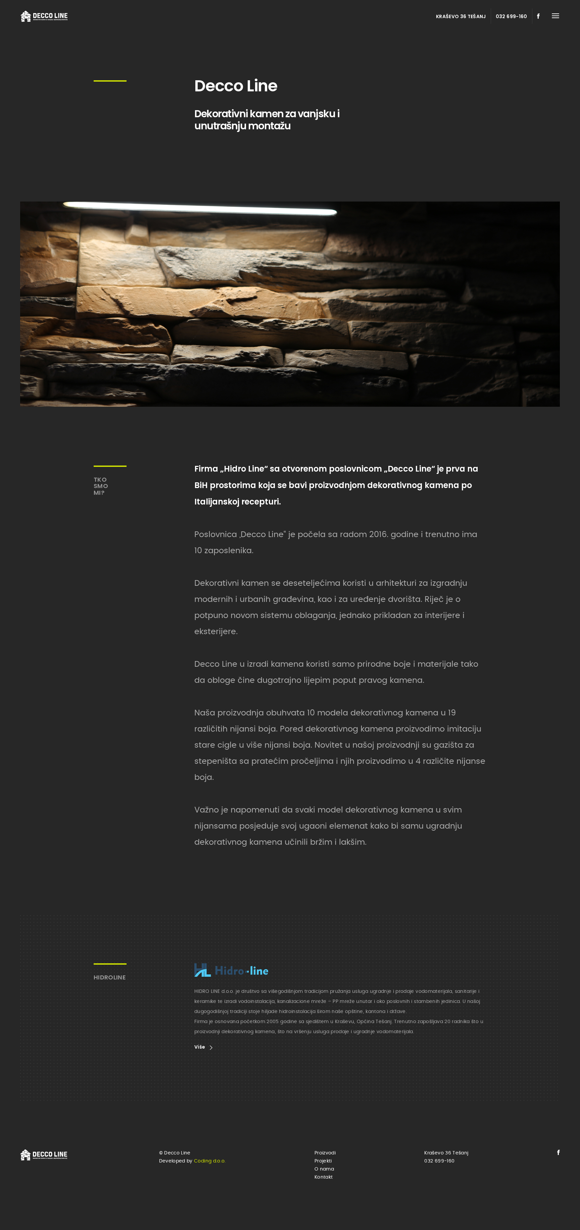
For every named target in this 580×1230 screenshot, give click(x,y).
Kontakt (324, 1177)
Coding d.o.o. (210, 1161)
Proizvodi (325, 1153)
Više (200, 1047)
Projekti (323, 1161)
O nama (324, 1169)
